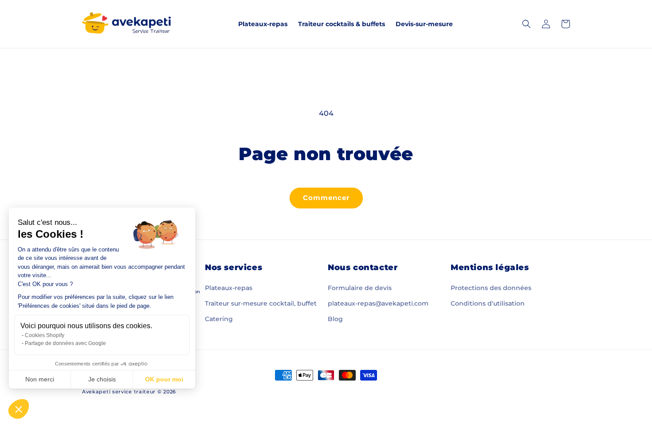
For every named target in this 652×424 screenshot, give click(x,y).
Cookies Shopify (44, 335)
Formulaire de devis (360, 288)
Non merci (39, 379)
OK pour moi (164, 379)
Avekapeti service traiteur (119, 392)
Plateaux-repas (228, 288)
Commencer (326, 197)
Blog (335, 319)
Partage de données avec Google (65, 343)
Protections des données (491, 288)
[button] (18, 409)
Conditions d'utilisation (488, 303)
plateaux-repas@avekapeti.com (378, 303)
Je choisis (102, 379)
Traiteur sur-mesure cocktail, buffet (261, 303)
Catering (219, 319)
